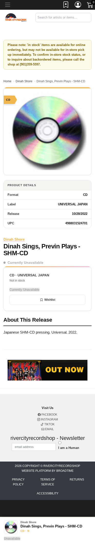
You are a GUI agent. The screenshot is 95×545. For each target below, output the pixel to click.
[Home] (16, 17)
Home (7, 81)
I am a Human (68, 448)
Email (49, 429)
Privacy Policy (18, 482)
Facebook (49, 414)
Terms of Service (47, 482)
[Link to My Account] (78, 6)
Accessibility (47, 493)
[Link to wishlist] (66, 6)
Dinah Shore (24, 81)
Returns (77, 479)
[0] (90, 5)
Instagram (49, 419)
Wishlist (49, 299)
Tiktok (49, 424)
